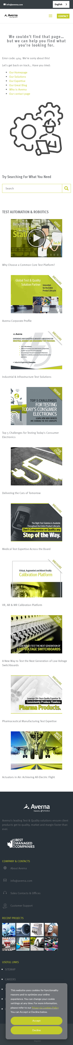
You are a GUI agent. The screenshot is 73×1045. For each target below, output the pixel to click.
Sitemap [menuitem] (10, 969)
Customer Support (21, 905)
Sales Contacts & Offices (25, 893)
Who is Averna (18, 89)
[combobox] (61, 4)
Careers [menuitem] (10, 979)
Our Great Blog (18, 85)
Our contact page (19, 94)
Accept (36, 1020)
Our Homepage (18, 72)
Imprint (37, 1040)
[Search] (66, 188)
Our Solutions (17, 76)
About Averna (18, 868)
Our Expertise (17, 81)
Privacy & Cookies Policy (45, 1007)
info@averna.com (21, 881)
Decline (36, 1030)
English (58, 4)
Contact (63, 16)
